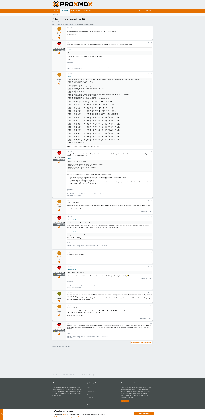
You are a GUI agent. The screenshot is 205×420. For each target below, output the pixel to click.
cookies (65, 414)
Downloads (90, 397)
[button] (81, 11)
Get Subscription (91, 391)
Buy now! (125, 401)
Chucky (55, 21)
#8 (151, 266)
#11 (151, 323)
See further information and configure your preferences (68, 417)
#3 (151, 73)
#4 (151, 151)
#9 (151, 292)
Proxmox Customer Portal (94, 401)
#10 (151, 305)
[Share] (149, 28)
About (88, 404)
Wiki (88, 394)
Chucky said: (71, 219)
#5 (151, 200)
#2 (151, 42)
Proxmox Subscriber (60, 50)
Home (88, 387)
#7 (151, 252)
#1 (151, 28)
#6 (151, 216)
